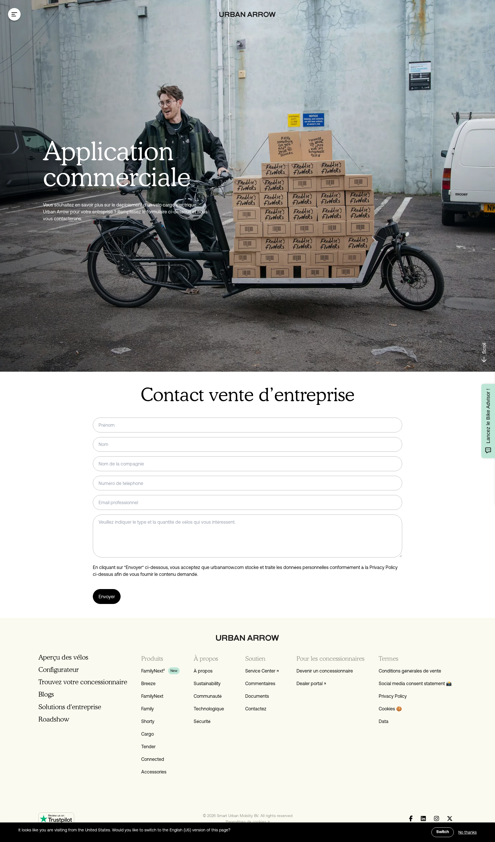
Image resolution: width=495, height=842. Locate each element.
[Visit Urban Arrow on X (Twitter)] (450, 818)
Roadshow (53, 719)
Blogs (46, 694)
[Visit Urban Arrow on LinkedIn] (423, 818)
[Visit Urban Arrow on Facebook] (411, 818)
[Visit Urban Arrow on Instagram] (436, 818)
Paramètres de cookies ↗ (248, 821)
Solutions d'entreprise (69, 706)
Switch (442, 832)
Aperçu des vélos (63, 657)
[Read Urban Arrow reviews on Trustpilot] (56, 818)
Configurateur (58, 669)
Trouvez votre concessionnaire (82, 682)
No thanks (467, 832)
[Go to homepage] (247, 14)
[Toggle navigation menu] (14, 14)
